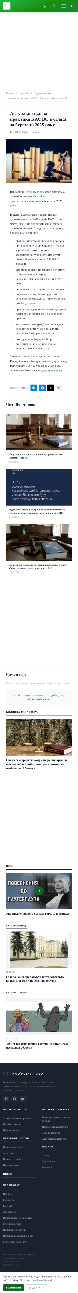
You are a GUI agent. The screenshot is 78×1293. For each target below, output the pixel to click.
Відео (8, 1173)
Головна (10, 93)
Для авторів (9, 1211)
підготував (37, 191)
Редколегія (9, 1199)
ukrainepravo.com (11, 1264)
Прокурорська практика (55, 1126)
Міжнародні (49, 1161)
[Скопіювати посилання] (58, 388)
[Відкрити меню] (63, 6)
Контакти (8, 1205)
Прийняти (13, 1287)
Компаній (47, 1167)
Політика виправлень (14, 1229)
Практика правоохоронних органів (57, 1119)
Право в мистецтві (13, 1147)
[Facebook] (14, 1099)
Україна (46, 1155)
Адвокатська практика (54, 1138)
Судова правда (16, 925)
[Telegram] (6, 1099)
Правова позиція (12, 1159)
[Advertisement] (39, 50)
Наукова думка (11, 1165)
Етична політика (12, 1223)
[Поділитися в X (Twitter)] (50, 388)
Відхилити (36, 1287)
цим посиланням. (52, 370)
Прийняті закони (12, 1124)
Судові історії (16, 992)
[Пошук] (53, 6)
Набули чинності (12, 1130)
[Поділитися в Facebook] (42, 388)
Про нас (7, 1193)
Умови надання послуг (15, 1241)
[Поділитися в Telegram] (33, 388)
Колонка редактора (22, 712)
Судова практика (43, 93)
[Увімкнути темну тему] (44, 6)
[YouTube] (23, 1099)
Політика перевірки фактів (17, 1217)
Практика (24, 93)
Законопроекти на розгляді (17, 1118)
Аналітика (8, 1153)
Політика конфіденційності (18, 1235)
